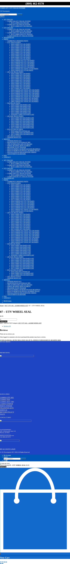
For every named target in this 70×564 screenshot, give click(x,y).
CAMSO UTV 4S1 (7, 397)
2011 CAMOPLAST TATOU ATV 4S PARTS (24, 98)
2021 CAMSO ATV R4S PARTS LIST (22, 121)
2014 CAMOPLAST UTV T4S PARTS (22, 64)
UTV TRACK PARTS (14, 42)
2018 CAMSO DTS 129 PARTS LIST (22, 132)
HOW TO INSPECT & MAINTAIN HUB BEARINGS (23, 149)
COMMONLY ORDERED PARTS (17, 41)
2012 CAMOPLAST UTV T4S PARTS (22, 67)
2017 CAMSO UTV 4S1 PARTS (20, 59)
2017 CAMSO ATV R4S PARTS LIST (22, 127)
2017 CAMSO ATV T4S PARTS (20, 88)
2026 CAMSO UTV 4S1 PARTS (20, 44)
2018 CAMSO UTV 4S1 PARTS (20, 57)
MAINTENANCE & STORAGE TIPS (18, 142)
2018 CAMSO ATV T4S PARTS (20, 86)
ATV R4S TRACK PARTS (15, 116)
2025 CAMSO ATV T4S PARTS (20, 75)
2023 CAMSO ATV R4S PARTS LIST (22, 118)
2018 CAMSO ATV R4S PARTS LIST (22, 126)
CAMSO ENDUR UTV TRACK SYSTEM (20, 36)
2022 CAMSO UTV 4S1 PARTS (20, 50)
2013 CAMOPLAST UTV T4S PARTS (22, 65)
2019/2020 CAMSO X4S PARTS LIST (22, 114)
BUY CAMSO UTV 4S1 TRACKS (21, 31)
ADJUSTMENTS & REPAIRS (16, 154)
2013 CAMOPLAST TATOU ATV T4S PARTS (25, 95)
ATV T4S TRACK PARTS (15, 72)
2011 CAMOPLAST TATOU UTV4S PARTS (24, 68)
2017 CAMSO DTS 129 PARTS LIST (22, 134)
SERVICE (7, 139)
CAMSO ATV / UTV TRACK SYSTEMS (12, 8)
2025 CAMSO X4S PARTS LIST (21, 106)
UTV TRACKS (8, 27)
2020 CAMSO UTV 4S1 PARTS (20, 54)
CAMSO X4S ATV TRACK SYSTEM (18, 21)
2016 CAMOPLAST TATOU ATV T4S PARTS (25, 90)
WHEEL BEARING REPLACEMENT (19, 145)
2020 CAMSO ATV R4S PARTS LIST (22, 123)
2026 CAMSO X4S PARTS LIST (21, 104)
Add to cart (4, 321)
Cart (5, 460)
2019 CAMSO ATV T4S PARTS (20, 85)
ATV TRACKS (8, 19)
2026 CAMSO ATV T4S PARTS (20, 73)
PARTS (6, 39)
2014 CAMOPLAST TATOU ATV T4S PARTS (25, 93)
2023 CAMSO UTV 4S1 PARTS (20, 49)
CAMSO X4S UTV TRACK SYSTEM (19, 32)
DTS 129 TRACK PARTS (15, 129)
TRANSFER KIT (9, 37)
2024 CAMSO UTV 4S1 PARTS (20, 47)
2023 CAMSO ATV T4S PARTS (20, 78)
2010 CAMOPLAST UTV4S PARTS (22, 70)
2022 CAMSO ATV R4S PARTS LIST (22, 119)
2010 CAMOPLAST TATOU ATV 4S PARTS (24, 100)
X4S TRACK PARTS (13, 103)
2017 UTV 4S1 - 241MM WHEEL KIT (16, 305)
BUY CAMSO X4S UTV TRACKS (21, 34)
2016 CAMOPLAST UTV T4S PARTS (22, 60)
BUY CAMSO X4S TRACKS (20, 23)
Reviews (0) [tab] (7, 326)
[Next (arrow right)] (2, 563)
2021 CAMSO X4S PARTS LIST (21, 113)
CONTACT (7, 157)
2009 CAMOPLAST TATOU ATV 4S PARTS (24, 101)
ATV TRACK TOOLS (14, 136)
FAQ (5, 155)
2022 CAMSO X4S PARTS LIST (21, 111)
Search (20, 14)
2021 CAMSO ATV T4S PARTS (20, 82)
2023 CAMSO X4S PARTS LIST (21, 109)
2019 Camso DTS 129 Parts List (20, 131)
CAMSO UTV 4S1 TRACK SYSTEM (18, 29)
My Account (7, 455)
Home (2, 305)
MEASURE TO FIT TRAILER (16, 147)
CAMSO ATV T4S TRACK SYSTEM (18, 24)
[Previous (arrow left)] (0, 563)
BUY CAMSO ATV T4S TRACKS (21, 26)
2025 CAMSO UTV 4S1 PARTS (20, 46)
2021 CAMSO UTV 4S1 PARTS (20, 52)
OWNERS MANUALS (14, 137)
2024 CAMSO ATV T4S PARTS (20, 77)
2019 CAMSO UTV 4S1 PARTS (20, 55)
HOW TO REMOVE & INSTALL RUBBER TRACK (23, 150)
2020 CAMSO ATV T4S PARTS (20, 83)
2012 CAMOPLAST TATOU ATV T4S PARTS (25, 96)
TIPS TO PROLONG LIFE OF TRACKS (19, 144)
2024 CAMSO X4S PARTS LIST (21, 108)
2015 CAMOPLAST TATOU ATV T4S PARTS (25, 91)
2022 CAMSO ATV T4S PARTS (20, 80)
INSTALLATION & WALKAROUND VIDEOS (21, 152)
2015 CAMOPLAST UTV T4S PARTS (22, 62)
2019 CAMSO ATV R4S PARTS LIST (22, 124)
